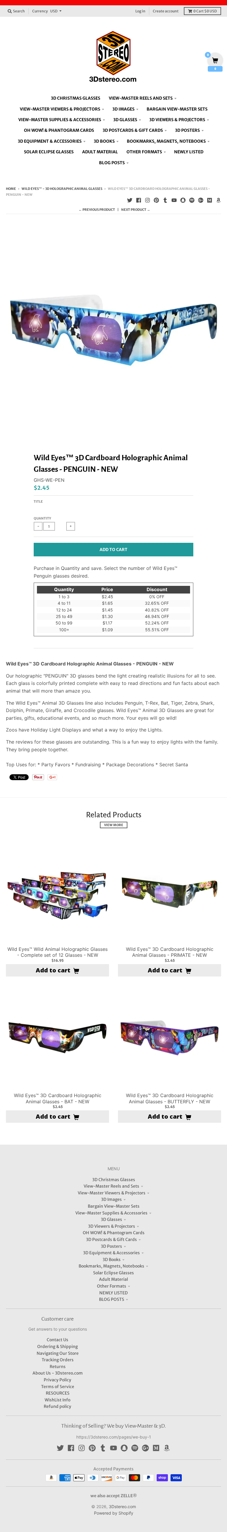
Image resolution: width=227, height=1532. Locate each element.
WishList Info (57, 1400)
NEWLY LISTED (113, 1293)
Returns (58, 1366)
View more (113, 825)
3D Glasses (111, 1219)
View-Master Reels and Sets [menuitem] (141, 98)
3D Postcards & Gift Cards (111, 1239)
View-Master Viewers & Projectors (111, 1193)
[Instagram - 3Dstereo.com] (147, 200)
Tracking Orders (58, 1359)
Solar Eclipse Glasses (113, 1272)
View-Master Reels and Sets (111, 1186)
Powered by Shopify (113, 1512)
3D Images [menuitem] (123, 109)
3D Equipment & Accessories (111, 1252)
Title (38, 501)
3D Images (111, 1199)
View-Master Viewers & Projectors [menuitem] (60, 109)
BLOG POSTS (111, 1299)
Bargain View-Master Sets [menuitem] (177, 109)
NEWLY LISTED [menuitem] (188, 151)
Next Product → (135, 210)
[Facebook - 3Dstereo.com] (138, 200)
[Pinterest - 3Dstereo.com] (156, 200)
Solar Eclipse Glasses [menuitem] (49, 151)
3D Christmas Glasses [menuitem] (75, 98)
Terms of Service (57, 1386)
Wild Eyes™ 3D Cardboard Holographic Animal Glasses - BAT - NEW (57, 1098)
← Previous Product (97, 210)
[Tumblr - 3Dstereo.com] (165, 200)
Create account (166, 11)
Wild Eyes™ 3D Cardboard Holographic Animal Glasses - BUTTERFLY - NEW (169, 1098)
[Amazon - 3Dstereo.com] (218, 200)
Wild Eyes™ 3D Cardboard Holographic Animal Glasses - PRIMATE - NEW (169, 952)
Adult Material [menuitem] (100, 151)
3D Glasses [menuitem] (125, 119)
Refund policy (57, 1406)
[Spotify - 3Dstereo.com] (191, 200)
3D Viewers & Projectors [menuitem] (177, 119)
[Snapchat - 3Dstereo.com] (183, 200)
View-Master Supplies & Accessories (111, 1213)
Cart (205, 11)
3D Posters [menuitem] (187, 130)
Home (11, 189)
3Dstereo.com (122, 1506)
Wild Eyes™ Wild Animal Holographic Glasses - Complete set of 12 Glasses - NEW (57, 952)
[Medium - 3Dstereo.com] (209, 200)
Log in (140, 11)
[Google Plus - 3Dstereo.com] (200, 200)
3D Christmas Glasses (113, 1179)
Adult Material (113, 1279)
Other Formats (111, 1286)
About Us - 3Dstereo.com (58, 1373)
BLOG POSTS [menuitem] (112, 162)
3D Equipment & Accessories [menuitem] (50, 141)
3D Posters (111, 1246)
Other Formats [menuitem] (144, 151)
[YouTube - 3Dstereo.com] (174, 200)
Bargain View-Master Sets (114, 1206)
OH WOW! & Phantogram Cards (114, 1232)
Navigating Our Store (58, 1353)
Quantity (42, 518)
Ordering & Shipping (57, 1346)
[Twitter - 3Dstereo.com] (129, 200)
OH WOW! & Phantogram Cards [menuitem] (59, 130)
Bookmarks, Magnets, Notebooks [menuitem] (166, 141)
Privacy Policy (57, 1380)
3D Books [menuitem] (104, 141)
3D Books (112, 1259)
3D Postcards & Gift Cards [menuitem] (133, 130)
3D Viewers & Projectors (111, 1226)
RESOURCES (57, 1393)
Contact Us (57, 1339)
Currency (40, 11)
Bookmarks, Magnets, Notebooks (111, 1266)
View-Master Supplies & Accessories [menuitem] (59, 119)
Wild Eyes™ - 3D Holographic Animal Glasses (62, 189)
